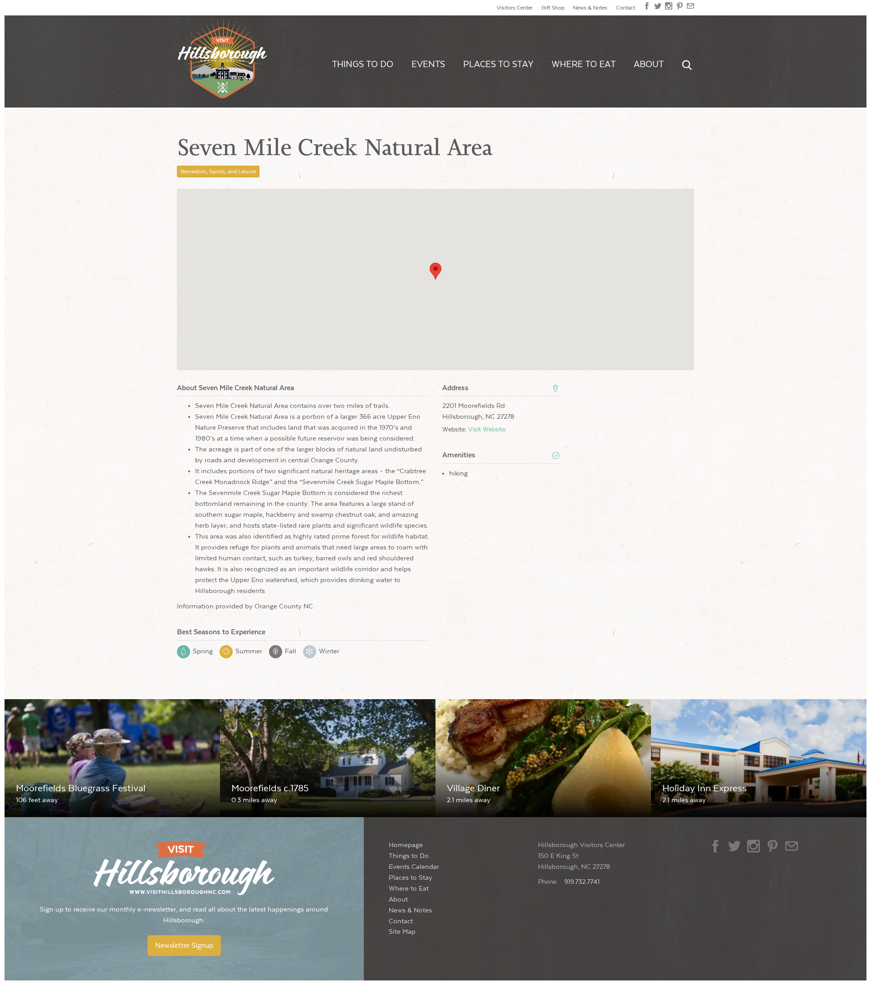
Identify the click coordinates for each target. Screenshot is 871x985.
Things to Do (362, 64)
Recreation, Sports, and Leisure (218, 171)
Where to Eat (584, 64)
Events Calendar (414, 867)
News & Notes (590, 8)
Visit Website (486, 429)
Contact (625, 8)
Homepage (406, 845)
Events (428, 64)
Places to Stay (498, 64)
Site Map (402, 932)
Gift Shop (552, 8)
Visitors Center (515, 8)
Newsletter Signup (184, 945)
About (649, 64)
